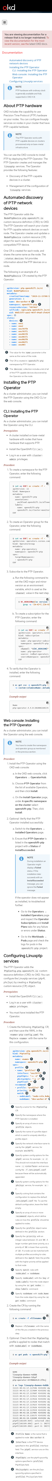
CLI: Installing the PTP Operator (29, 70)
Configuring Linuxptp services (26, 81)
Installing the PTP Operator (24, 67)
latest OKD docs (38, 44)
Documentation (12, 52)
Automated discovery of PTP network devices (25, 62)
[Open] (4, 22)
